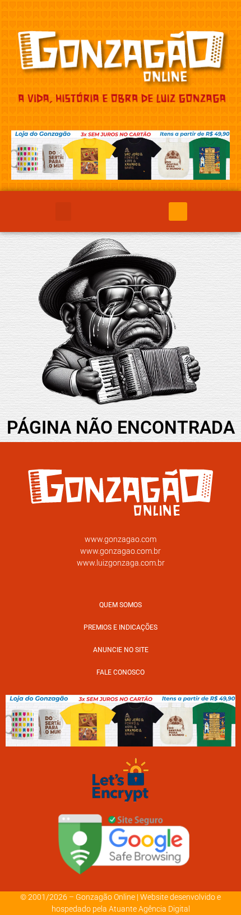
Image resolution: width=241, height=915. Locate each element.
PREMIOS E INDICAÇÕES (120, 627)
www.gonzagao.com (120, 539)
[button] (63, 211)
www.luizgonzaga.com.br (121, 562)
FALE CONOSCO (120, 672)
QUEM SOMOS (120, 605)
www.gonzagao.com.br (120, 551)
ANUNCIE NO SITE (121, 650)
